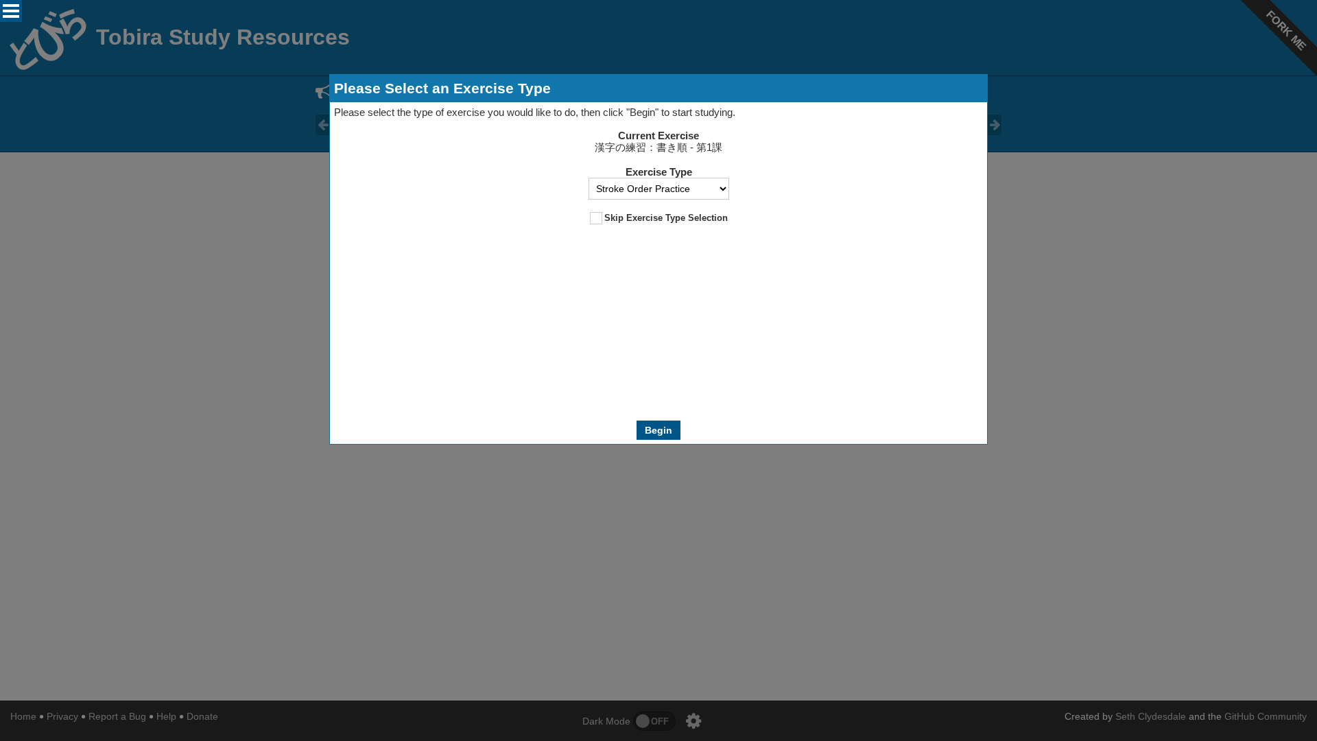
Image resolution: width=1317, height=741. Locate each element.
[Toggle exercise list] (11, 11)
